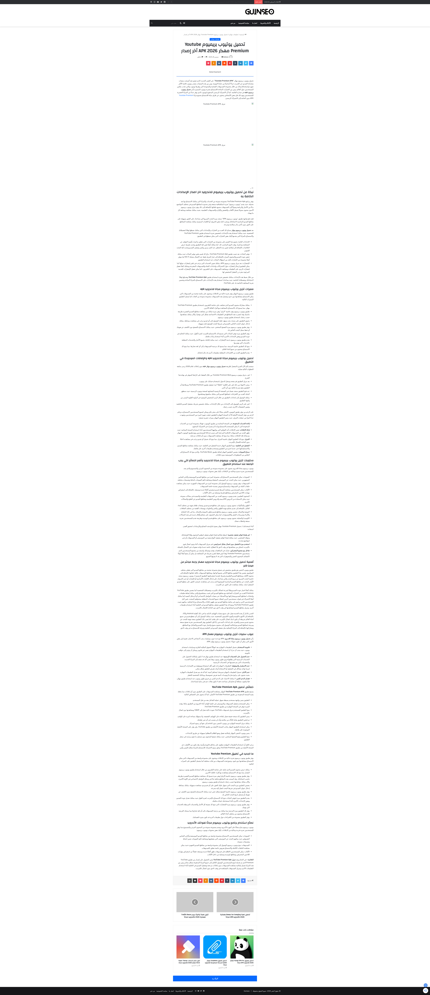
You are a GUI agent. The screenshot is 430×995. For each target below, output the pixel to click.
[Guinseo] (260, 12)
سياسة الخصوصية (243, 23)
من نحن (233, 23)
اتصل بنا (254, 23)
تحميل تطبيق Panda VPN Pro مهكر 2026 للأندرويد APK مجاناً (242, 961)
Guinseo (226, 57)
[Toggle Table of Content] (252, 188)
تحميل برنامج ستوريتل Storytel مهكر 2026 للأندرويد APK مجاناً (233, 2)
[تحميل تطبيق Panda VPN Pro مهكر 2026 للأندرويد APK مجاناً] (242, 947)
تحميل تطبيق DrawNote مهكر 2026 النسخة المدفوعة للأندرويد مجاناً (216, 962)
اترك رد (215, 978)
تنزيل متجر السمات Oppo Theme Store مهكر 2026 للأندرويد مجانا (189, 961)
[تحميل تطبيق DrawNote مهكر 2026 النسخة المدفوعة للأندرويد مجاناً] (215, 947)
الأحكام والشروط (265, 23)
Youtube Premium (186, 95)
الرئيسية (276, 23)
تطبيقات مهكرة (233, 34)
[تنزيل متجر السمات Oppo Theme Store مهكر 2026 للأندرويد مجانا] (188, 947)
